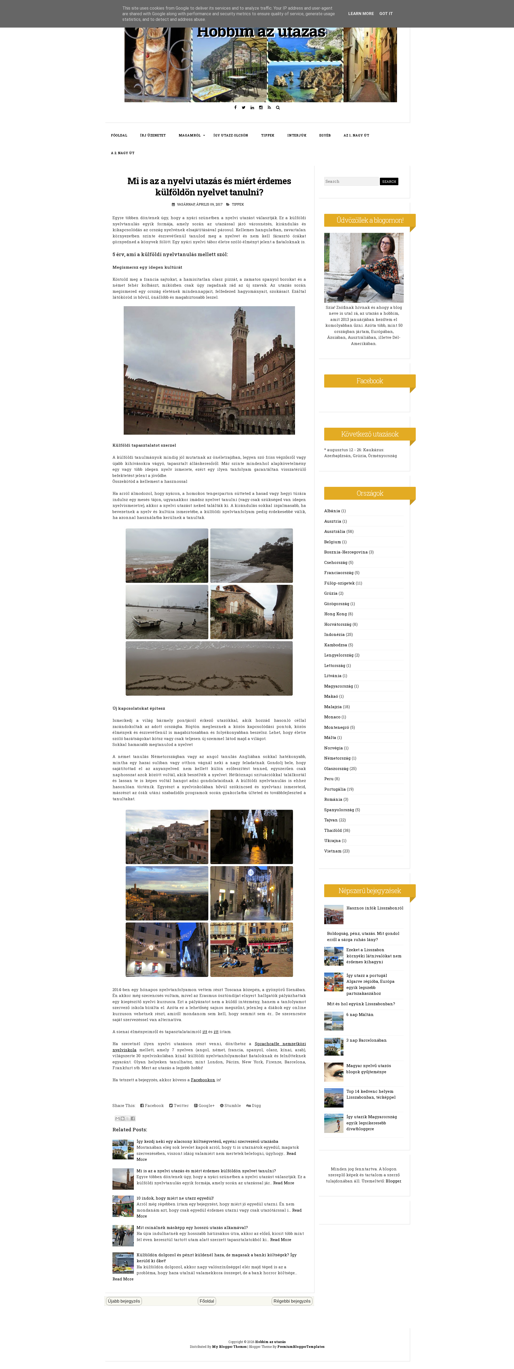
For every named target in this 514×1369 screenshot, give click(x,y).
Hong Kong (335, 613)
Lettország (334, 665)
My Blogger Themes (229, 1346)
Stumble (232, 1105)
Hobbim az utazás (260, 30)
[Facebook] (235, 107)
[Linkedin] (252, 107)
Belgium (332, 541)
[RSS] (269, 107)
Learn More (361, 13)
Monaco (332, 716)
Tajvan (331, 819)
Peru (329, 778)
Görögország (336, 603)
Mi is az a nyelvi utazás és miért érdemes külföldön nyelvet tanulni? (209, 186)
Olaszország (336, 768)
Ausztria (332, 521)
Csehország (335, 562)
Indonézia (334, 634)
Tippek (238, 204)
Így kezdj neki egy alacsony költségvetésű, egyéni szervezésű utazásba (207, 1141)
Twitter (181, 1105)
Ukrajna (332, 840)
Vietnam (333, 851)
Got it (386, 13)
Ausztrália (334, 531)
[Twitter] (244, 107)
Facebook (154, 1105)
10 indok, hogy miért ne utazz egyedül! (175, 1198)
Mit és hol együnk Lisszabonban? (361, 1003)
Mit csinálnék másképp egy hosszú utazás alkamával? (192, 1227)
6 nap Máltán (360, 1014)
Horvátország (338, 624)
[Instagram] (261, 107)
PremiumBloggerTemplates (300, 1346)
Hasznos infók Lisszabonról (374, 908)
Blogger (393, 1181)
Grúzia (331, 593)
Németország (337, 758)
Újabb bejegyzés (124, 1301)
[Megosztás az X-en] (127, 1118)
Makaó (331, 696)
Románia (333, 799)
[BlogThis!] (122, 1118)
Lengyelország (339, 655)
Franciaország (339, 572)
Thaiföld (333, 830)
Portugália (335, 789)
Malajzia (333, 706)
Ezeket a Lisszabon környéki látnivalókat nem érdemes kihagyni (374, 955)
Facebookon (203, 1079)
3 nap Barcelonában (366, 1040)
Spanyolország (339, 809)
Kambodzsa (335, 644)
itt (204, 1031)
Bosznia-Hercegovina (346, 552)
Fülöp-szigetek (339, 583)
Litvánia (333, 675)
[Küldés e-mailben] (117, 1118)
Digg (256, 1105)
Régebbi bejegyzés (292, 1301)
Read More (283, 1182)
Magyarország (338, 686)
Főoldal (207, 1301)
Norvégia (333, 747)
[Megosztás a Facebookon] (132, 1118)
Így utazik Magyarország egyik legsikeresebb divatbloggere (371, 1122)
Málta (330, 737)
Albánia (332, 510)
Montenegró (336, 727)
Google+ (206, 1105)
